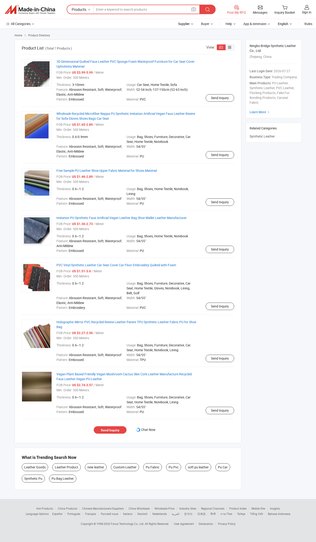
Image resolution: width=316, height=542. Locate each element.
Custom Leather (124, 467)
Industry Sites (187, 508)
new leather (95, 467)
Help (229, 24)
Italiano (128, 514)
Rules (308, 24)
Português (73, 514)
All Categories (21, 24)
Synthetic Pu (33, 478)
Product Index (238, 508)
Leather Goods (35, 467)
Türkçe (241, 514)
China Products (67, 508)
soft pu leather (198, 467)
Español (57, 514)
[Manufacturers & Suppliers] (30, 9)
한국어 (188, 514)
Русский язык (109, 514)
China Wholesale (139, 508)
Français (90, 514)
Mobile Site (258, 508)
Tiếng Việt (256, 514)
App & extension (254, 24)
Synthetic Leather (262, 136)
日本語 (201, 514)
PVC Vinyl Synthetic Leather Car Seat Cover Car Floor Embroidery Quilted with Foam (116, 265)
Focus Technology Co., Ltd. (128, 524)
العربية (175, 514)
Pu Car (223, 467)
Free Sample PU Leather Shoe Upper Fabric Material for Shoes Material (106, 170)
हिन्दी (213, 514)
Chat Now (148, 429)
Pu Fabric (152, 467)
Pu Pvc (174, 467)
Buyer (205, 24)
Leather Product (66, 467)
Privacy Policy (226, 524)
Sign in (306, 12)
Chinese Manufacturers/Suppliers (103, 508)
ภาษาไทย (226, 514)
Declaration (206, 524)
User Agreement (184, 524)
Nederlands (159, 514)
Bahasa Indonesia (279, 514)
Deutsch (142, 514)
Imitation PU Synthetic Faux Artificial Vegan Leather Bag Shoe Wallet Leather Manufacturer (121, 218)
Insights (275, 508)
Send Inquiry (220, 98)
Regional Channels (212, 508)
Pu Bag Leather (63, 478)
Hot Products (44, 508)
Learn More (260, 112)
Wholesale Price (164, 508)
